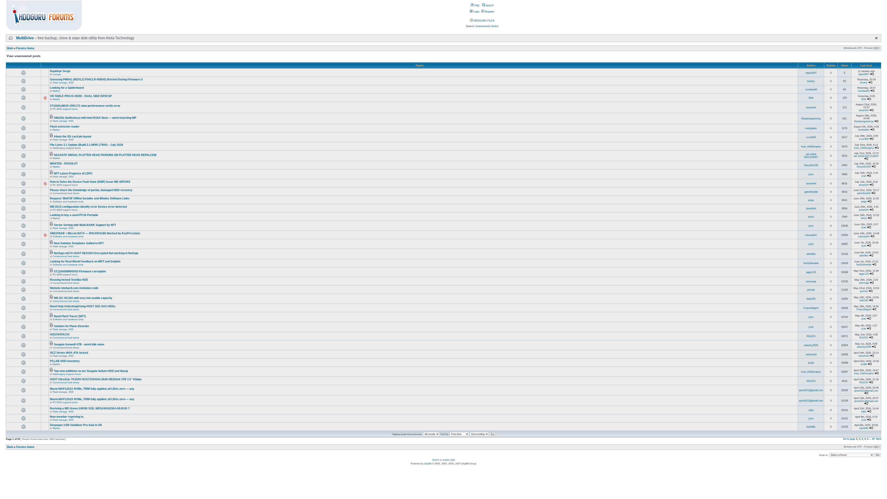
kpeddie (811, 426)
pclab (811, 362)
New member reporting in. (67, 416)
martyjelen (811, 128)
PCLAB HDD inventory (65, 361)
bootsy (811, 81)
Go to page (849, 439)
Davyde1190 (811, 165)
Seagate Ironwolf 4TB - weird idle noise (79, 344)
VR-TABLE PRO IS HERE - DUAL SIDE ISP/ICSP (81, 96)
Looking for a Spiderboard (67, 87)
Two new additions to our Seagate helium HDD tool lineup (91, 371)
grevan (811, 289)
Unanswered (482, 26)
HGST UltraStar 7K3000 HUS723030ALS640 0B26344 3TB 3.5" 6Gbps (96, 379)
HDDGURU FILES (483, 20)
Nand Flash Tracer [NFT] (70, 316)
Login (476, 11)
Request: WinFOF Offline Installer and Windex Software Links (90, 198)
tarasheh (811, 107)
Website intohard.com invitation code (74, 288)
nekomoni (811, 354)
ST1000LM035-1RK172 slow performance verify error (85, 105)
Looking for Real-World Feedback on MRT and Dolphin (85, 261)
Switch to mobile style (443, 460)
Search (489, 5)
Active (495, 26)
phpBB (427, 463)
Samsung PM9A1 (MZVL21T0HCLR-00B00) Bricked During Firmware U (96, 79)
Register (489, 11)
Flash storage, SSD (63, 82)
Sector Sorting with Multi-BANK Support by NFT (85, 225)
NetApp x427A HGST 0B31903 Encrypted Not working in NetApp (96, 253)
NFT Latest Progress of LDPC (73, 173)
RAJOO (811, 336)
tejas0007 (811, 72)
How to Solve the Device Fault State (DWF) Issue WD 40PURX (90, 181)
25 (873, 439)
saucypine (811, 235)
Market (56, 91)
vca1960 (811, 137)
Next (878, 439)
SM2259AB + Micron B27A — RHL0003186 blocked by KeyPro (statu (95, 233)
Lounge (57, 74)
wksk (811, 216)
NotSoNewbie (811, 263)
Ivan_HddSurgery (811, 146)
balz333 (811, 298)
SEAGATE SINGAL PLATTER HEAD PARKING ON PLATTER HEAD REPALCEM (105, 155)
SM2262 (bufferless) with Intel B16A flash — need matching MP (95, 117)
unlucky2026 (811, 345)
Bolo (811, 97)
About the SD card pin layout (72, 136)
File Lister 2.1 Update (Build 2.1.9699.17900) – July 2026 (86, 144)
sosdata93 (811, 89)
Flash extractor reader (64, 126)
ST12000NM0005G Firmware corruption (80, 271)
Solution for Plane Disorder (71, 326)
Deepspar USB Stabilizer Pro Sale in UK (76, 425)
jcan (811, 174)
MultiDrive (25, 38)
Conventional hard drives (66, 193)
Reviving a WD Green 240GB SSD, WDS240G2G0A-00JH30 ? (90, 408)
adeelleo (811, 254)
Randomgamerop (811, 118)
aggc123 (811, 272)
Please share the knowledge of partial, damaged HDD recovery (91, 190)
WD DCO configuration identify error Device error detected (88, 206)
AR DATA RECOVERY (811, 155)
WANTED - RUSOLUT (64, 163)
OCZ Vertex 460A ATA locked (69, 352)
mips (811, 410)
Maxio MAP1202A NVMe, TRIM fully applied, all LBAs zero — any (92, 388)
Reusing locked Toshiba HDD (69, 279)
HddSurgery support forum (67, 148)
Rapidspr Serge (60, 71)
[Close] (876, 38)
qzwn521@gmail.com (811, 390)
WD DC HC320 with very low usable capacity (83, 298)
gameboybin (811, 191)
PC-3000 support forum (65, 109)
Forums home (25, 48)
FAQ (476, 5)
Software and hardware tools (68, 201)
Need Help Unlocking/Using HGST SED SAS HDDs (82, 306)
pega (811, 200)
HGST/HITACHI (59, 334)
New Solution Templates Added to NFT (79, 243)
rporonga (811, 281)
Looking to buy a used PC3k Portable (74, 215)
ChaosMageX (811, 308)
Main (10, 48)
